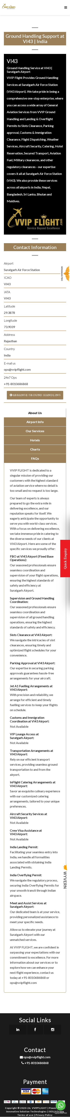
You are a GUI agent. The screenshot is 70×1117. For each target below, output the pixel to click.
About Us (35, 413)
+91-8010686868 (36, 1063)
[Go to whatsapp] (61, 1105)
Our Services (35, 431)
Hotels (35, 440)
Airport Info (35, 422)
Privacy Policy (44, 1114)
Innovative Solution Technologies (26, 1111)
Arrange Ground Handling (36, 395)
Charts (35, 449)
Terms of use (26, 1114)
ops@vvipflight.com (36, 1057)
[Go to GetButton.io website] (60, 1113)
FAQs (35, 458)
